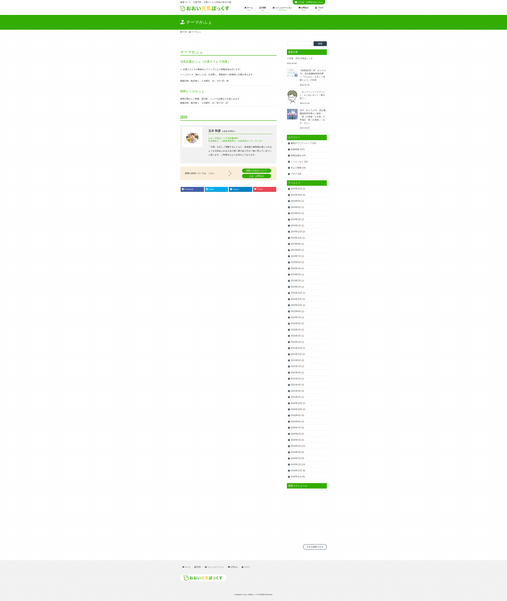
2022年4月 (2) (297, 330)
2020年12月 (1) (298, 403)
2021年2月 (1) (297, 397)
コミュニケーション (215, 567)
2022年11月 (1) (298, 299)
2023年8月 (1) (297, 250)
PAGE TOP (493, 579)
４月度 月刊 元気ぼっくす (300, 58)
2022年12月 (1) (298, 293)
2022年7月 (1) (297, 317)
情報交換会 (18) (298, 155)
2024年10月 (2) (298, 195)
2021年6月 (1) (297, 372)
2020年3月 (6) (297, 452)
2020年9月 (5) (297, 415)
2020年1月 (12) (298, 464)
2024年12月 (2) (298, 189)
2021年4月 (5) (297, 385)
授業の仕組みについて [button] (256, 170)
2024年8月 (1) (297, 201)
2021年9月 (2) (297, 360)
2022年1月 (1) (297, 342)
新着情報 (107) (298, 149)
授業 (199, 567)
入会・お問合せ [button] (256, 176)
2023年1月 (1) (297, 287)
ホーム (187, 567)
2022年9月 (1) (297, 311)
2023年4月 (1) (297, 268)
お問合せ (234, 567)
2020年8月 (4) (297, 421)
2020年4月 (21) (298, 446)
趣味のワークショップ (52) (303, 143)
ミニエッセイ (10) (299, 162)
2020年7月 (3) (297, 427)
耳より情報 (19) (298, 168)
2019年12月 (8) (298, 470)
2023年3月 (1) (297, 274)
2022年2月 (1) (297, 336)
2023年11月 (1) (298, 238)
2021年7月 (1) (297, 366)
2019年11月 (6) (298, 476)
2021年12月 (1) (298, 348)
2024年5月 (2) (297, 213)
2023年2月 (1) (297, 280)
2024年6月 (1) (297, 207)
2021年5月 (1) (297, 379)
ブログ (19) (296, 174)
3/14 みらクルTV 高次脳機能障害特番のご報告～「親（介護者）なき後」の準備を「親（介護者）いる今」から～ (313, 116)
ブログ (247, 567)
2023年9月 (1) (297, 244)
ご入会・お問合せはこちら (310, 2)
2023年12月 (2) (298, 231)
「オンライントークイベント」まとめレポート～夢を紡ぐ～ (312, 95)
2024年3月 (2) (297, 219)
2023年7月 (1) (297, 256)
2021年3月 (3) (297, 391)
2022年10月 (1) (298, 305)
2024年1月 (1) (297, 225)
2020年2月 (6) (297, 458)
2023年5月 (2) (297, 262)
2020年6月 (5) (297, 434)
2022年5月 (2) (297, 323)
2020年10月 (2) (298, 409)
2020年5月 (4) (297, 440)
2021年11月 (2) (298, 354)
